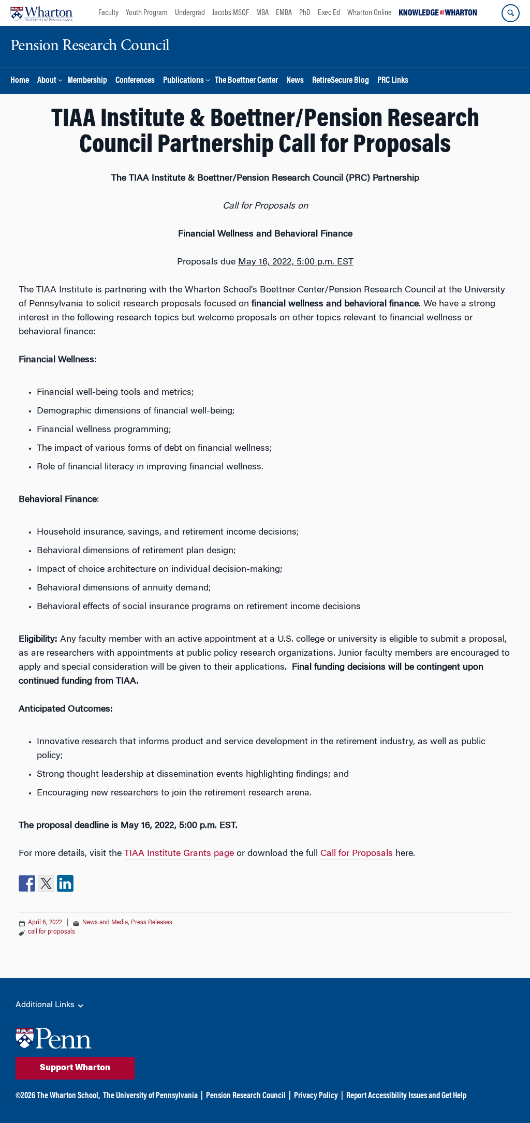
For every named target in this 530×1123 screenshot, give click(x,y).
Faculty (108, 13)
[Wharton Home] (41, 13)
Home (19, 81)
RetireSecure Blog (340, 81)
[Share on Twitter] (46, 883)
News (295, 81)
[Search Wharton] (511, 13)
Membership (87, 81)
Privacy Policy (316, 1096)
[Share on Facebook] (27, 883)
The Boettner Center (246, 81)
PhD (305, 13)
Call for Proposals (356, 854)
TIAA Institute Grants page (179, 854)
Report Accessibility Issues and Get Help (406, 1096)
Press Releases (151, 923)
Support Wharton (75, 1068)
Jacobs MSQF (230, 13)
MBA (262, 13)
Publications (183, 81)
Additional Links (46, 1005)
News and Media (105, 923)
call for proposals (51, 932)
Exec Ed (329, 13)
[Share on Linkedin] (65, 883)
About (46, 81)
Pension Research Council (246, 1096)
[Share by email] (84, 883)
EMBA (284, 13)
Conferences (135, 81)
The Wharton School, (68, 1096)
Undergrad (190, 13)
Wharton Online (369, 13)
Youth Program (147, 13)
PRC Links (392, 81)
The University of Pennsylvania (150, 1096)
